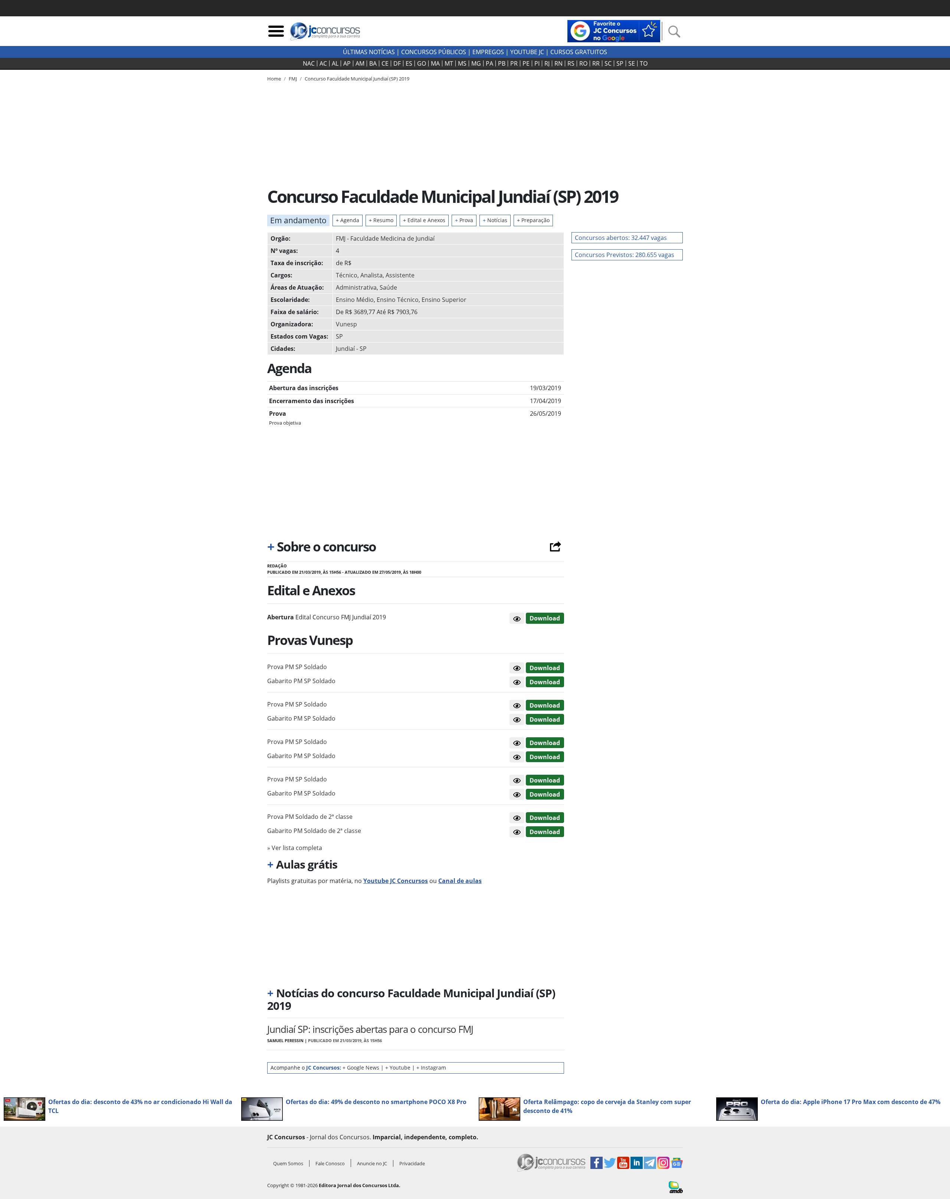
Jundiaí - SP (351, 349)
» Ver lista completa (294, 848)
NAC (309, 63)
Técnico (346, 275)
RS (570, 63)
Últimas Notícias (369, 52)
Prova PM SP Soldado (297, 667)
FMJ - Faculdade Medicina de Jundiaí (385, 238)
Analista (371, 275)
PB (501, 63)
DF (397, 63)
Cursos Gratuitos (578, 52)
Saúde (388, 287)
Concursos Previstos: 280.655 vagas (624, 255)
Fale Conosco (330, 1163)
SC (608, 63)
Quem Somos (288, 1163)
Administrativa (356, 287)
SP (619, 63)
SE (631, 63)
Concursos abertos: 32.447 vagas (621, 238)
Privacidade (412, 1163)
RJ (547, 63)
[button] (517, 618)
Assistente (400, 275)
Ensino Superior (444, 300)
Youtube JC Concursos (395, 881)
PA (489, 63)
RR (596, 63)
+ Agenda (347, 220)
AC (323, 63)
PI (537, 63)
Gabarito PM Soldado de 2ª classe (314, 831)
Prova (464, 220)
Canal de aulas (460, 881)
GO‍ (421, 63)
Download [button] (545, 668)
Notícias (495, 220)
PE (526, 63)
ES (409, 63)
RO (583, 63)
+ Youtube (397, 1067)
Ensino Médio (355, 300)
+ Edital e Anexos (424, 220)
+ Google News (361, 1067)
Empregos (488, 52)
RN (558, 63)
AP (347, 63)
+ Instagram (431, 1067)
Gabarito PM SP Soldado (301, 681)
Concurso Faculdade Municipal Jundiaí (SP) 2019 (357, 78)
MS (462, 63)
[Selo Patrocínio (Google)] (613, 30)
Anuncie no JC (372, 1163)
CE (385, 63)
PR (514, 63)
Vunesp (346, 324)
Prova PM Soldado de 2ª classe (310, 817)
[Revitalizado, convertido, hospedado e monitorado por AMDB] (676, 1186)
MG (476, 63)
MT (449, 63)
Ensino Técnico (398, 300)
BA (373, 63)
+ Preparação (533, 220)
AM (360, 63)
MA (435, 63)
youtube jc (527, 52)
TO (644, 63)
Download (545, 618)
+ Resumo (381, 220)
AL (335, 63)
